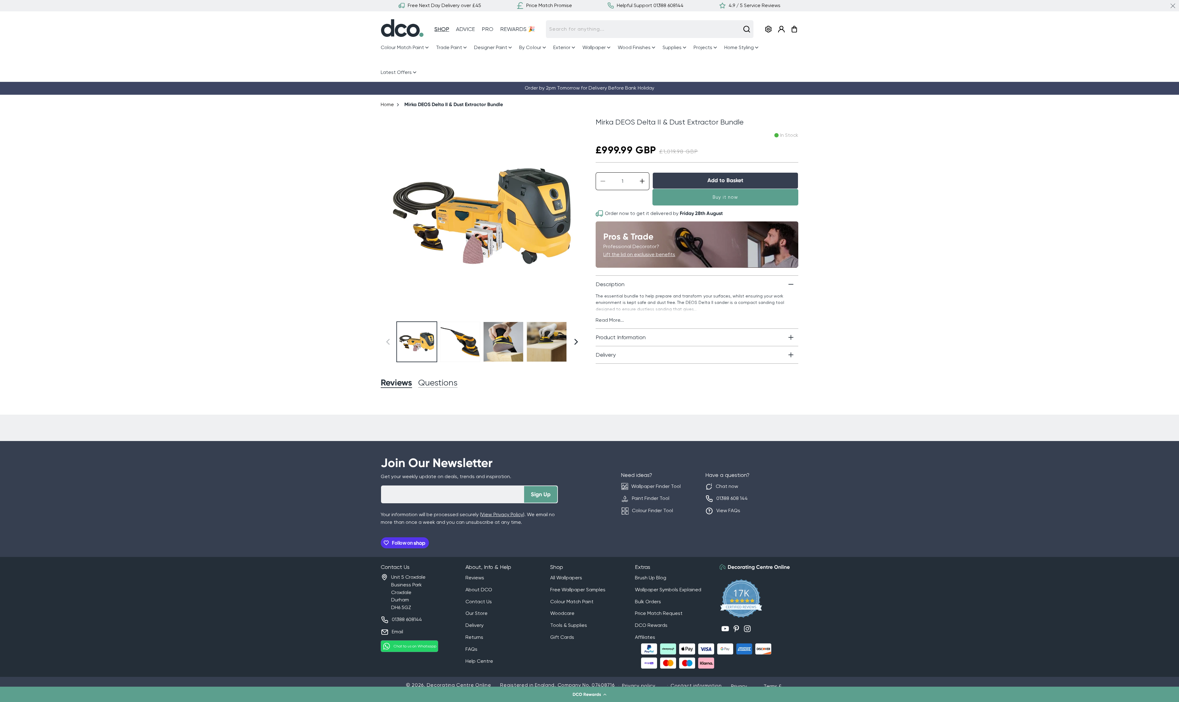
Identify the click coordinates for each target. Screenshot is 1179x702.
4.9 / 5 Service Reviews (754, 5)
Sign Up (541, 494)
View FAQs (728, 510)
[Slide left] (388, 216)
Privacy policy (639, 686)
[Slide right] (576, 216)
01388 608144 (407, 619)
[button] (589, 694)
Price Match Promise (549, 5)
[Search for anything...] (746, 29)
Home (387, 104)
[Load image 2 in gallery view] (460, 342)
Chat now (727, 486)
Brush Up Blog (650, 578)
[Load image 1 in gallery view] (417, 342)
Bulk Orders (648, 601)
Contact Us (478, 601)
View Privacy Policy (502, 514)
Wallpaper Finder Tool (656, 486)
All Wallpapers (566, 578)
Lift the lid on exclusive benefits (639, 254)
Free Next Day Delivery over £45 (444, 5)
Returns (474, 637)
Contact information (696, 686)
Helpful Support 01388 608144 (650, 5)
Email (397, 632)
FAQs (471, 649)
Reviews (474, 578)
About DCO (478, 590)
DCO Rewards (651, 625)
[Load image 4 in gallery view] (547, 342)
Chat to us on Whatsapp (415, 646)
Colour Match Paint (571, 601)
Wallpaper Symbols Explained (668, 590)
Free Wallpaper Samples (577, 590)
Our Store (476, 613)
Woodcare (562, 613)
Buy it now (725, 197)
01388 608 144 (732, 498)
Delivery (474, 625)
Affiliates (645, 637)
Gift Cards (562, 637)
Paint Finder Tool (650, 498)
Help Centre (479, 661)
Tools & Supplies (568, 625)
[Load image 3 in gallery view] (503, 342)
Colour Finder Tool (652, 510)
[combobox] (649, 29)
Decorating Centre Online (459, 685)
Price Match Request (659, 613)
